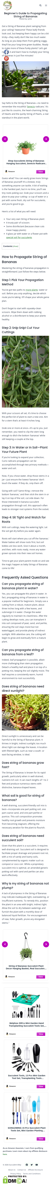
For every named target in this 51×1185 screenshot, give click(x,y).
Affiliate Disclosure (35, 1170)
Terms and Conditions (32, 1173)
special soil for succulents (19, 237)
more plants (32, 289)
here (5, 1154)
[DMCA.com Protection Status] (25, 1180)
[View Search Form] (40, 5)
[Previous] (5, 139)
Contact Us (21, 1170)
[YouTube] (37, 1165)
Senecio (31, 106)
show (15, 246)
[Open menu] (46, 5)
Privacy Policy (15, 1173)
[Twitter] (32, 1165)
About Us (11, 1170)
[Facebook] (27, 1165)
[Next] (46, 139)
